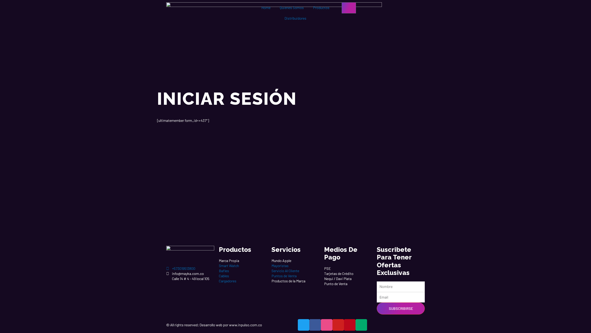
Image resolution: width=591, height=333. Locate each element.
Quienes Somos (292, 7)
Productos (321, 7)
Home (266, 7)
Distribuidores (295, 18)
